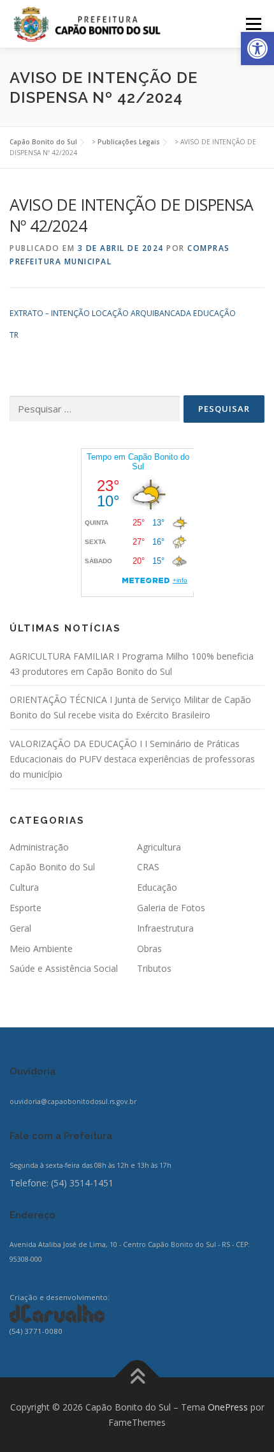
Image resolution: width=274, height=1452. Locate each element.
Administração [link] (39, 847)
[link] (257, 48)
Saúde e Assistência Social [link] (64, 968)
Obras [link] (149, 948)
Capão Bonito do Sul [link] (52, 867)
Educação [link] (157, 887)
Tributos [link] (154, 968)
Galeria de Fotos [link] (171, 908)
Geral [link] (20, 928)
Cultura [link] (24, 887)
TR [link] (14, 334)
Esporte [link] (25, 908)
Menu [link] (252, 24)
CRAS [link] (148, 867)
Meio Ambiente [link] (41, 948)
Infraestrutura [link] (165, 928)
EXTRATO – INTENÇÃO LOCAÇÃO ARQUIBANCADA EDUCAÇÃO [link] (123, 313)
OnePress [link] (228, 1407)
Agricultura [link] (159, 847)
